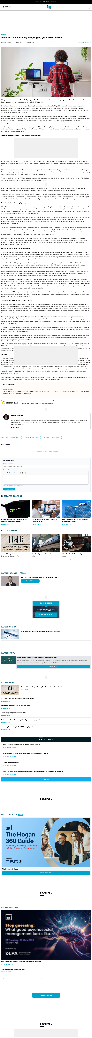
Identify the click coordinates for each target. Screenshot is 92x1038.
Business (3, 34)
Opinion (13, 437)
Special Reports (12, 814)
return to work (46, 437)
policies (59, 437)
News (7, 437)
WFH (18, 437)
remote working (36, 437)
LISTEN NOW (31, 581)
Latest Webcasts (9, 908)
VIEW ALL (46, 779)
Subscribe (45, 2)
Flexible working (26, 437)
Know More (15, 427)
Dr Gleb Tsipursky (7, 43)
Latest (53, 437)
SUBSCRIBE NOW (44, 614)
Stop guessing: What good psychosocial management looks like (21, 962)
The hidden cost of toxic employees (13, 969)
